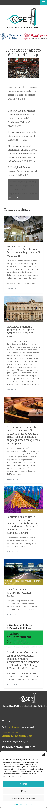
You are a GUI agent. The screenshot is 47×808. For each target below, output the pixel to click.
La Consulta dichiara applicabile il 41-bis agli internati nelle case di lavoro (21, 331)
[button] (43, 754)
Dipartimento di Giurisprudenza (17, 736)
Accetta (23, 783)
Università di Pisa (10, 732)
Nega (23, 791)
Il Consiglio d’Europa (19, 167)
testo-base (15, 132)
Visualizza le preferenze (23, 798)
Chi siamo (28, 804)
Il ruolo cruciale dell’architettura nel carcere (19, 592)
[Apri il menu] (43, 2)
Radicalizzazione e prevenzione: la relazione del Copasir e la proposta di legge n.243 (23, 250)
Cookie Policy (18, 804)
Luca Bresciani (13, 727)
